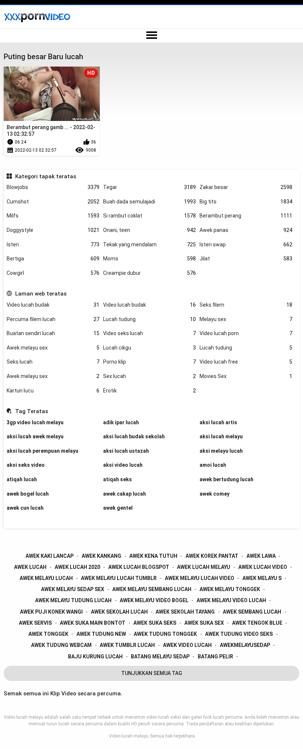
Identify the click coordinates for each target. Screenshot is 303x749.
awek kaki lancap (49, 556)
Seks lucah (53, 362)
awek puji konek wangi (51, 612)
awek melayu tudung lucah (73, 600)
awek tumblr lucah (127, 645)
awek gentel (118, 508)
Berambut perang (246, 216)
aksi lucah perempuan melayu (42, 451)
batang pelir (215, 656)
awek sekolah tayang (185, 612)
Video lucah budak (53, 305)
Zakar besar (246, 187)
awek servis (35, 623)
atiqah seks (117, 479)
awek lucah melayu (203, 567)
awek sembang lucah (252, 612)
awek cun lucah (25, 508)
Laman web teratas (40, 293)
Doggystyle (53, 230)
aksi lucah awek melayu (35, 436)
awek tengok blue (257, 623)
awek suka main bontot (92, 623)
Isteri (53, 244)
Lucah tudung (149, 319)
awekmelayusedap (245, 645)
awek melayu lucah (46, 578)
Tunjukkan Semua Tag (151, 673)
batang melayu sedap (160, 656)
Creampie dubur (149, 273)
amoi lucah (213, 465)
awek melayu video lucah (231, 600)
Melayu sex (246, 319)
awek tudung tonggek (165, 634)
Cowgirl (53, 273)
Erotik (149, 391)
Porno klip (149, 362)
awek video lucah (187, 645)
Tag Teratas (31, 411)
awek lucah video (262, 567)
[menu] (151, 35)
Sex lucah (149, 376)
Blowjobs (53, 187)
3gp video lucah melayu (35, 422)
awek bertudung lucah (226, 479)
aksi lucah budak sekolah (134, 436)
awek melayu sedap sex (72, 589)
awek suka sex (204, 623)
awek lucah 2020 (77, 567)
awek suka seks (154, 623)
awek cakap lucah (124, 494)
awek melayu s (262, 578)
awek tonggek (48, 634)
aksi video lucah (123, 465)
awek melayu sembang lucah (151, 589)
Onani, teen (149, 230)
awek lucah (30, 567)
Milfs (53, 216)
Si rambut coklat (149, 216)
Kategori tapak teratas (45, 176)
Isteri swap (246, 244)
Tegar (149, 187)
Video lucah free (246, 362)
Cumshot (53, 202)
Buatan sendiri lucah (53, 333)
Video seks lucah (149, 333)
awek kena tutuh (153, 556)
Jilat (246, 259)
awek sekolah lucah (119, 612)
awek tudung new (101, 634)
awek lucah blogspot (138, 567)
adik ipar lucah (121, 422)
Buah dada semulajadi (149, 202)
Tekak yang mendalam (149, 244)
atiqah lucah (22, 479)
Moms (149, 259)
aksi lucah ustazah (126, 451)
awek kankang (101, 556)
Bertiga (53, 259)
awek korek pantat (211, 556)
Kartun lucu (53, 391)
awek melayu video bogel (154, 600)
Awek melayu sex (53, 348)
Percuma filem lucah (53, 319)
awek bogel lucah (28, 494)
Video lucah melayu (129, 736)
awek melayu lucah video (199, 578)
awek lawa (261, 556)
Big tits (246, 202)
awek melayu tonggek (230, 589)
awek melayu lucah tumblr (119, 578)
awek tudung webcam (61, 645)
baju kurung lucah (95, 656)
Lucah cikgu (149, 348)
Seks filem (246, 305)
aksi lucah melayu (221, 436)
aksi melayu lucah (221, 451)
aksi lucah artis (218, 422)
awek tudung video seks (239, 634)
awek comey (214, 494)
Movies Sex (246, 376)
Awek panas (246, 230)
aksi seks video (26, 465)
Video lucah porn (246, 333)
